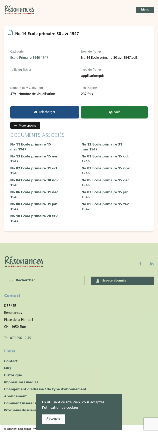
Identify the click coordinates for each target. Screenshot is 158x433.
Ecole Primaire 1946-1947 (29, 58)
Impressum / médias (21, 382)
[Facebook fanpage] (140, 264)
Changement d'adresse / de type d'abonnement (45, 389)
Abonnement (15, 396)
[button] (145, 10)
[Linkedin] (152, 264)
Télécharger (47, 112)
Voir (117, 112)
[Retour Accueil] (19, 10)
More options (27, 125)
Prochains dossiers (20, 410)
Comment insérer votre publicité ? (33, 403)
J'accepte (53, 418)
